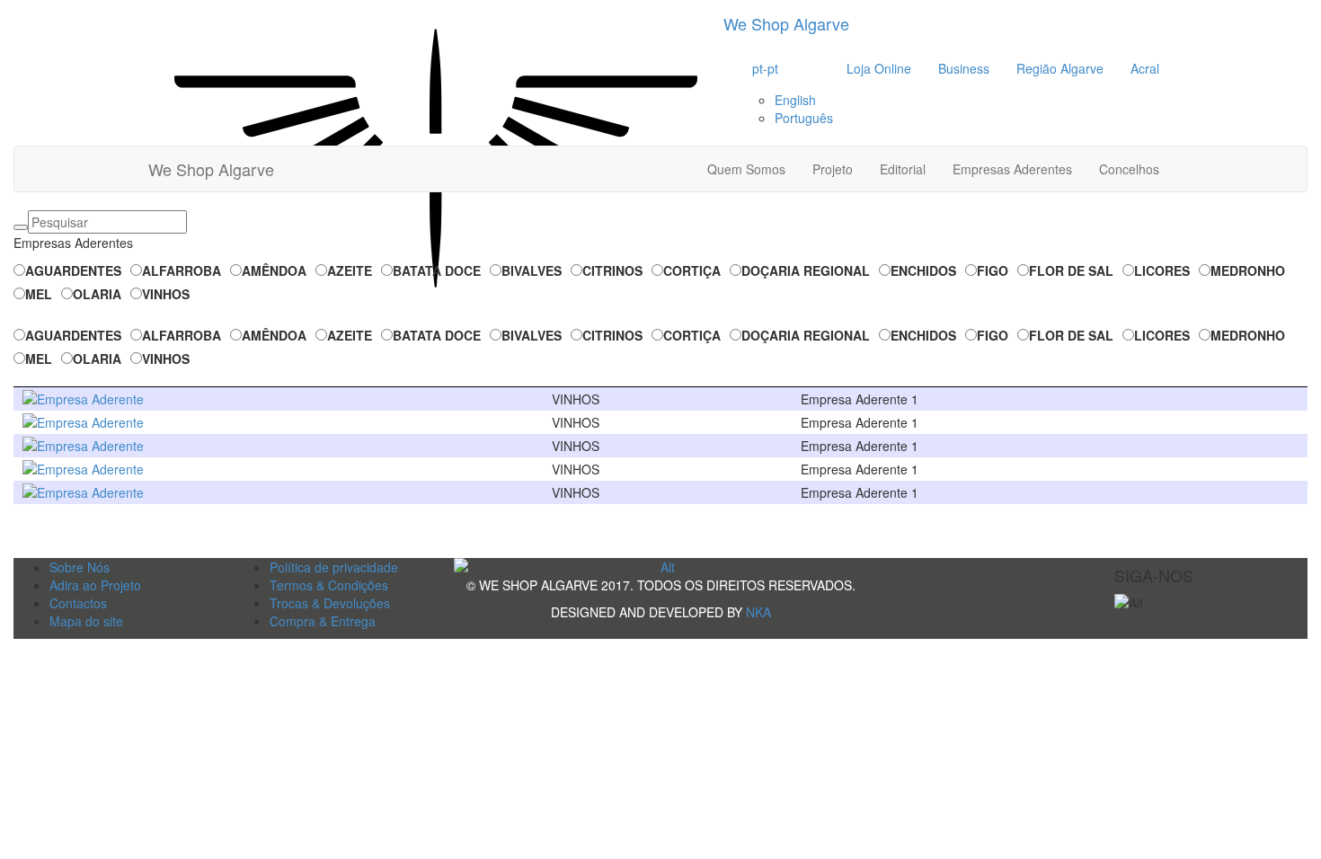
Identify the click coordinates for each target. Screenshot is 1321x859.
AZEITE (349, 270)
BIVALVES (531, 270)
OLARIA (97, 294)
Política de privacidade (334, 567)
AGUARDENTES (73, 270)
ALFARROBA (181, 270)
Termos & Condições (329, 585)
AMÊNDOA (274, 270)
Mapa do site (86, 621)
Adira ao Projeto (95, 585)
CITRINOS (612, 270)
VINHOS (166, 294)
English (795, 100)
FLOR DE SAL (1071, 270)
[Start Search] (20, 227)
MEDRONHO (1247, 270)
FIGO (992, 270)
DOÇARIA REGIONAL (805, 270)
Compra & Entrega (323, 621)
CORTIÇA (692, 270)
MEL (38, 294)
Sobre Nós (79, 567)
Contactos (78, 603)
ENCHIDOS (923, 270)
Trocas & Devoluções (330, 603)
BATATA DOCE (437, 270)
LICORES (1162, 270)
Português (804, 118)
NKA (758, 612)
